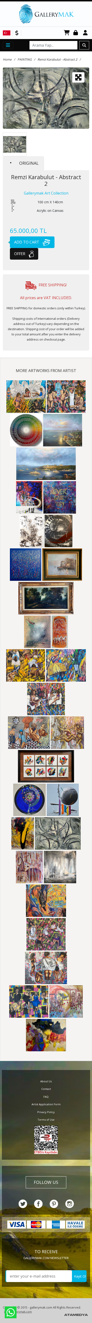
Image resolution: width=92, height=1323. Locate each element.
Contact (46, 1089)
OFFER (20, 253)
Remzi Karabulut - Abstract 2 (57, 59)
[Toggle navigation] (8, 45)
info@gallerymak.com (18, 1311)
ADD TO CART (27, 242)
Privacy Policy (46, 1112)
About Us (46, 1081)
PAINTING (24, 59)
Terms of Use (46, 1119)
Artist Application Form (46, 1104)
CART (67, 33)
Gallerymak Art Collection (46, 193)
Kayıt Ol (80, 1276)
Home (7, 59)
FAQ (46, 1096)
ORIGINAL (29, 163)
